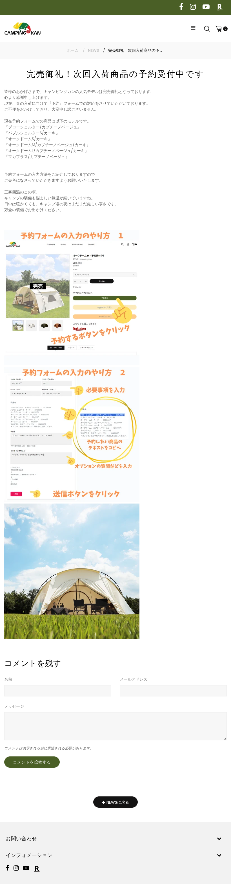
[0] (220, 28)
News (93, 50)
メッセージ (14, 706)
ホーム (73, 50)
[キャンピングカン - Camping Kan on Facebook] (181, 7)
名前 (8, 679)
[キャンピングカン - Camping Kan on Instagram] (192, 7)
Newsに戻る (117, 802)
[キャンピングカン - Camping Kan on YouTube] (206, 7)
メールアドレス (133, 679)
